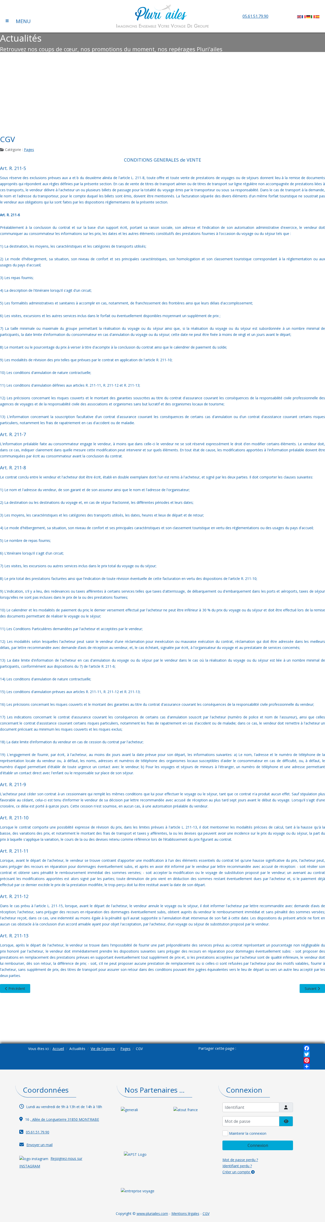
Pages (29, 149)
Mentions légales (185, 1213)
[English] (299, 16)
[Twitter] (307, 1054)
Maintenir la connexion (247, 1133)
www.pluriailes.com (152, 1213)
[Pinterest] (307, 1060)
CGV (206, 1213)
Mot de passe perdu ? (240, 1159)
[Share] (307, 1066)
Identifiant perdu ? (237, 1165)
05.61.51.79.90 (255, 16)
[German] (308, 16)
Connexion (258, 1145)
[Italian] (313, 16)
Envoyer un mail (39, 1144)
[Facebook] (307, 1048)
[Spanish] (317, 16)
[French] (304, 16)
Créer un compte (236, 1171)
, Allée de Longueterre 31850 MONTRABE (64, 1119)
